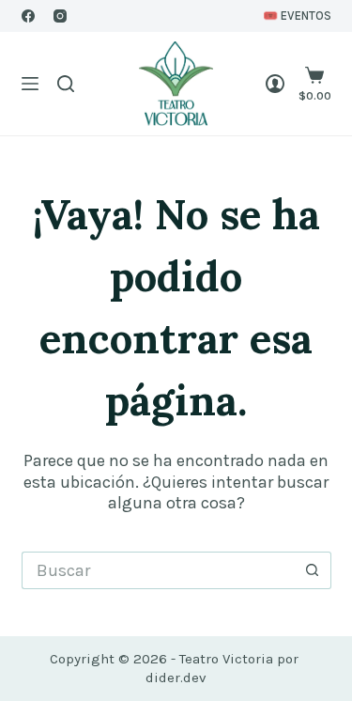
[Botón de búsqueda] (312, 570)
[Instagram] (60, 16)
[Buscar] (65, 83)
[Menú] (30, 83)
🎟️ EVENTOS (297, 15)
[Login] (275, 83)
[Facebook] (28, 16)
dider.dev (176, 677)
